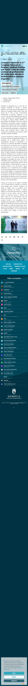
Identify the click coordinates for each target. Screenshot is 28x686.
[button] (25, 46)
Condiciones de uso (18, 264)
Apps (23, 268)
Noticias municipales (6, 83)
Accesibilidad (14, 271)
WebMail (11, 268)
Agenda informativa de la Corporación (11, 86)
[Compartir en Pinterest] (14, 237)
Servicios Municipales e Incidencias (10, 89)
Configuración (14, 680)
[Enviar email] (2, 240)
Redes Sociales (5, 93)
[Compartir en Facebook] (6, 237)
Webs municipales (14, 278)
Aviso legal (8, 264)
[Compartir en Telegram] (18, 237)
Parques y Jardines (7, 59)
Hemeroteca (13, 93)
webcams (18, 268)
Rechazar (14, 677)
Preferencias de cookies (20, 266)
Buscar (5, 268)
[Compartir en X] (2, 237)
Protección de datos (7, 266)
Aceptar (14, 673)
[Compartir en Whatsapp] (22, 237)
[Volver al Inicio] (6, 46)
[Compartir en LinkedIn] (10, 237)
